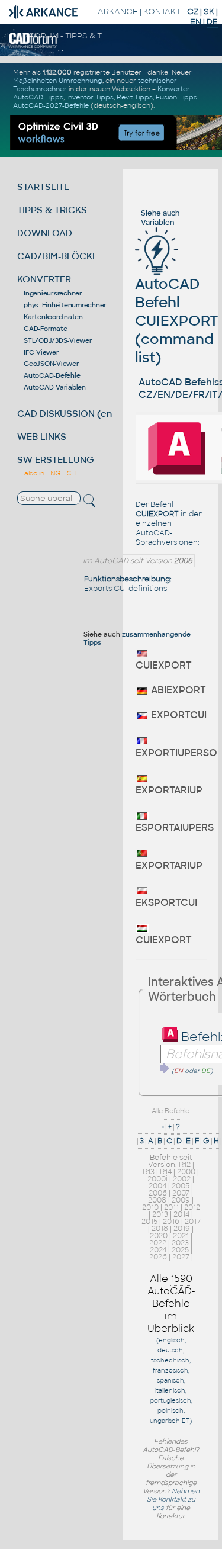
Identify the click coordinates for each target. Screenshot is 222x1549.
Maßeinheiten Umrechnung (57, 80)
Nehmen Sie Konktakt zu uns (173, 1499)
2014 (181, 1214)
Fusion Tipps (176, 97)
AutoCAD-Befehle (52, 375)
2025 (180, 1250)
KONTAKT (162, 12)
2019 (181, 1228)
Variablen (157, 222)
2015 (149, 1221)
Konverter (173, 89)
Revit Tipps (135, 97)
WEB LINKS (41, 436)
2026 (158, 1257)
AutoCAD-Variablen (55, 387)
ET (185, 1421)
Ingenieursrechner (53, 293)
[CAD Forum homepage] (33, 46)
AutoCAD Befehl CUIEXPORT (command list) (176, 321)
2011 (171, 1207)
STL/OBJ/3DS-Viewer (58, 340)
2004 (157, 1186)
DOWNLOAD (44, 233)
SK (209, 12)
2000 (186, 1172)
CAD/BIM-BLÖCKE (57, 256)
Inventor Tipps (90, 97)
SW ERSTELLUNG (55, 459)
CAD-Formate (45, 328)
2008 (157, 1200)
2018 (160, 1228)
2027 (180, 1257)
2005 (180, 1186)
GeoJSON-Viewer (51, 363)
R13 (149, 1172)
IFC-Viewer (41, 352)
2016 (171, 1221)
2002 (182, 1179)
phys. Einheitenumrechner (65, 305)
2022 (157, 1243)
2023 (180, 1243)
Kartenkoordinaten (53, 317)
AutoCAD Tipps (38, 97)
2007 (180, 1193)
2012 (192, 1207)
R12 (185, 1164)
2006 (158, 1193)
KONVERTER (44, 279)
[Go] (165, 1068)
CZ (192, 12)
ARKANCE (118, 12)
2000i (157, 1179)
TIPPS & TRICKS (52, 210)
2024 (158, 1250)
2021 (181, 1236)
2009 (181, 1200)
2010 (150, 1207)
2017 (193, 1221)
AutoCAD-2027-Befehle (51, 105)
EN (195, 22)
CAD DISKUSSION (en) (66, 413)
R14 (166, 1172)
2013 (160, 1214)
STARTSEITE (43, 186)
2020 (159, 1236)
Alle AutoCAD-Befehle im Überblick (171, 1303)
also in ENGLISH (50, 473)
